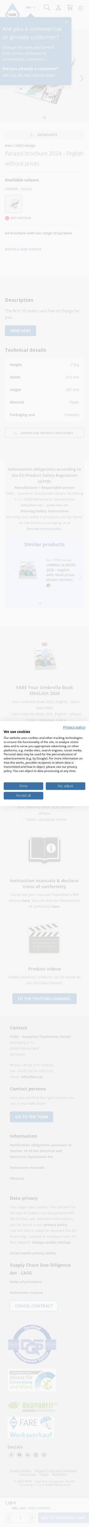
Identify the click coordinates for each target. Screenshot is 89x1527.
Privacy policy (74, 727)
